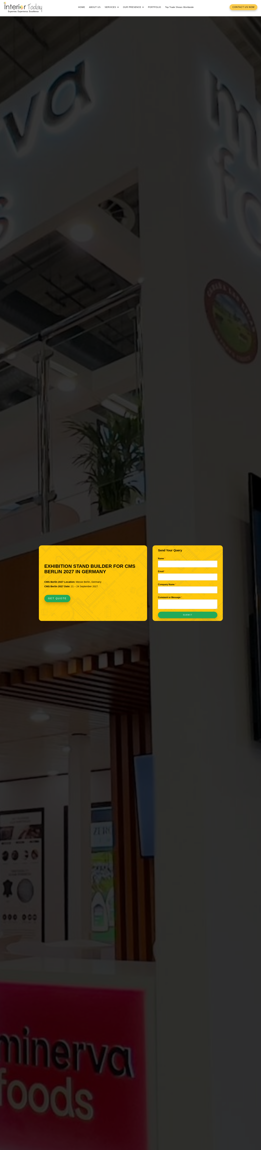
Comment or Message (170, 597)
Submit (187, 615)
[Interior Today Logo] (23, 7)
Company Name (167, 584)
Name (161, 558)
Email (161, 571)
